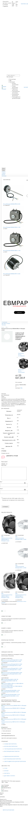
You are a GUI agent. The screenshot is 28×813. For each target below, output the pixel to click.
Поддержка (5, 6)
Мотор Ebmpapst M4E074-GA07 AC (9, 680)
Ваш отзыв (4, 465)
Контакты (4, 324)
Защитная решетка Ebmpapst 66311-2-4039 (20, 567)
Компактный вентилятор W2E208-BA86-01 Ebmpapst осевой (20, 596)
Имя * (1, 481)
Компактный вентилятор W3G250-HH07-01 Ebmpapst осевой (13, 708)
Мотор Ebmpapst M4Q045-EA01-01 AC (11, 227)
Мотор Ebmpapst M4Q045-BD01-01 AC (11, 250)
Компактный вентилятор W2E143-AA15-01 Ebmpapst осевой (13, 715)
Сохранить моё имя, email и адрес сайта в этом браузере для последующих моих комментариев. (13, 499)
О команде (5, 4)
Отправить (5, 506)
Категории (4, 175)
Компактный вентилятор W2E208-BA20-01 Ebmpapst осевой (6, 539)
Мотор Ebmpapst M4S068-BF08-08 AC (11, 204)
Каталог (3, 174)
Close (3, 170)
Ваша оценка (4, 461)
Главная (3, 171)
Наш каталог (6, 1)
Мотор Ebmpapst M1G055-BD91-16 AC (10, 691)
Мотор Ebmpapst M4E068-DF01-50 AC (11, 273)
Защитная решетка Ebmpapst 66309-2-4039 (11, 673)
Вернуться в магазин (8, 810)
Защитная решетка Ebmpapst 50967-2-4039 (20, 538)
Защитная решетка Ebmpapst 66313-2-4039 (11, 661)
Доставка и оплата (7, 3)
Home (2, 327)
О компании (4, 322)
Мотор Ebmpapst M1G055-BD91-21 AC (10, 696)
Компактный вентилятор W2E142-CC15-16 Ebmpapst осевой (13, 722)
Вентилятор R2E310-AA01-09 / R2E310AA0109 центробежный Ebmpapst (11, 687)
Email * (1, 488)
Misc (7, 327)
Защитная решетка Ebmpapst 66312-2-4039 (11, 665)
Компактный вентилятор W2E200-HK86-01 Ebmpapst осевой (6, 596)
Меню (3, 168)
